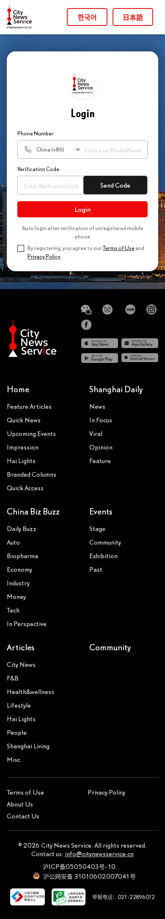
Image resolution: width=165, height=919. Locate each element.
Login (82, 209)
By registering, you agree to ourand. (86, 252)
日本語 (133, 17)
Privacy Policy (44, 256)
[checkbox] (20, 248)
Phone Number (35, 133)
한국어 (87, 17)
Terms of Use (119, 248)
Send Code (115, 185)
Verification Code (38, 169)
